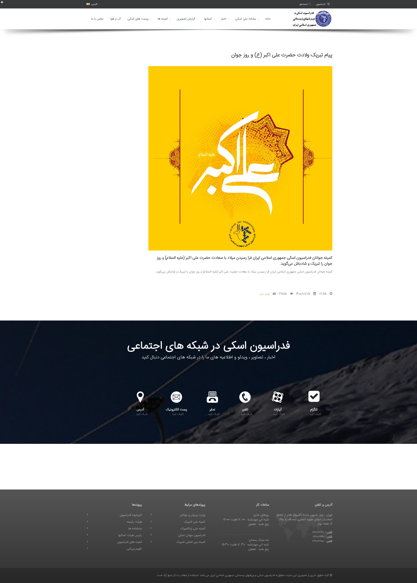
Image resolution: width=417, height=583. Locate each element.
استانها (208, 19)
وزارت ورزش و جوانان (192, 515)
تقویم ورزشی (134, 548)
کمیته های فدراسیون (129, 542)
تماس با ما (97, 19)
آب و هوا (115, 19)
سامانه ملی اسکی (245, 19)
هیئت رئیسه (134, 522)
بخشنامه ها (135, 528)
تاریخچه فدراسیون (131, 515)
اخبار (223, 19)
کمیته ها (163, 19)
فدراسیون (321, 4)
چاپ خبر (265, 294)
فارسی (94, 4)
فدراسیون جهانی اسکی (191, 535)
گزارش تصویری (186, 19)
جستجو (304, 4)
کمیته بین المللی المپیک (190, 542)
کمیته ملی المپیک (194, 522)
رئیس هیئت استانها (130, 535)
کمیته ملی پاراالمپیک (192, 528)
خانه (267, 19)
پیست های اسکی (138, 19)
